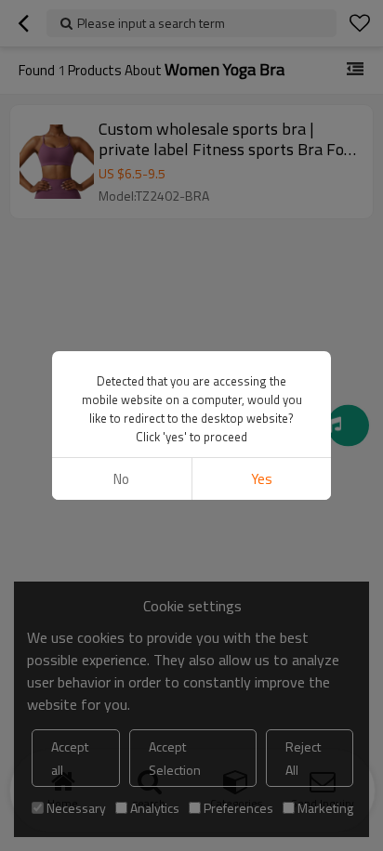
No (121, 479)
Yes (261, 479)
